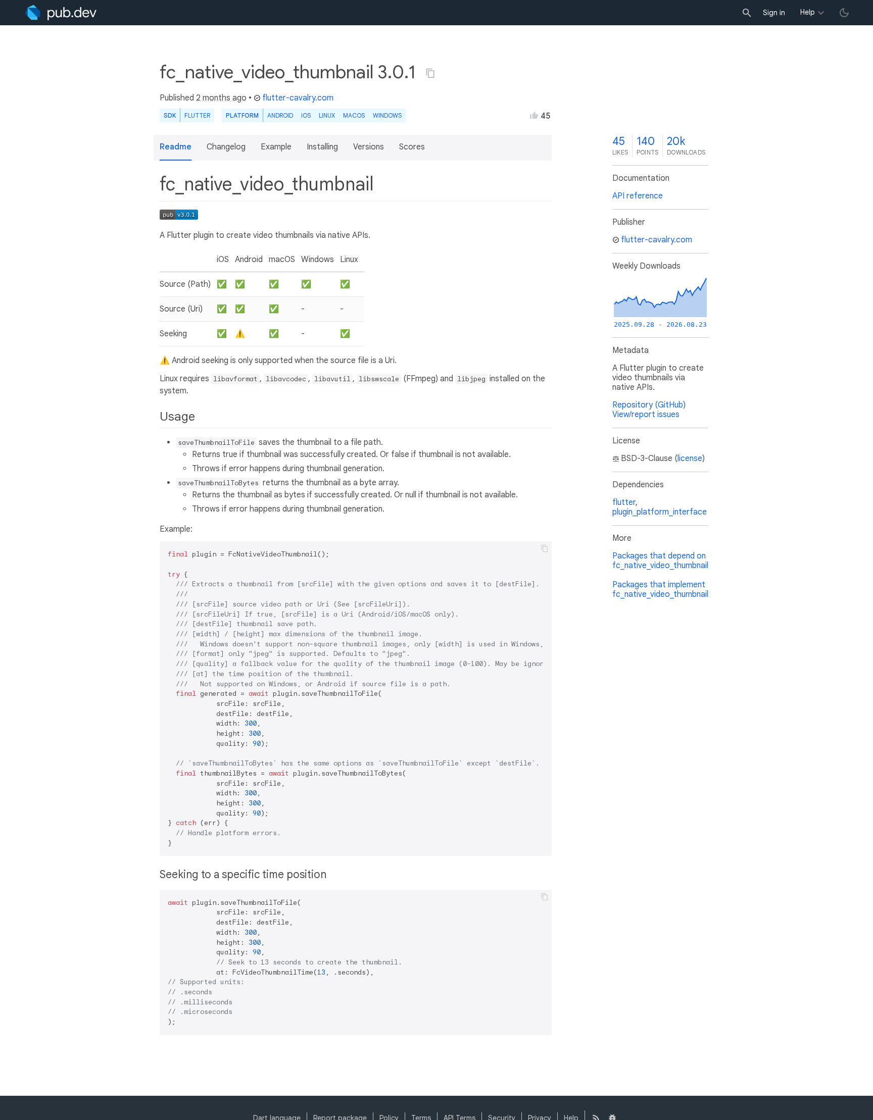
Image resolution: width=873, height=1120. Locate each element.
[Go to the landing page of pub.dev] (60, 12)
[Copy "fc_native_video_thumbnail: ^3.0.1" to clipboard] (430, 73)
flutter (624, 502)
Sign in (774, 12)
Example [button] (276, 147)
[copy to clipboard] (545, 548)
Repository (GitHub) (649, 405)
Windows (387, 115)
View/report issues (646, 415)
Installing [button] (322, 147)
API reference (637, 196)
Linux (327, 115)
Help (807, 12)
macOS (354, 115)
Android (280, 115)
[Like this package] (534, 115)
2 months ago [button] (221, 98)
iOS (306, 115)
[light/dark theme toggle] (844, 13)
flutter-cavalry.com (297, 98)
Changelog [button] (226, 147)
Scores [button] (412, 147)
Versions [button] (368, 147)
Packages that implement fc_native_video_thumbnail (660, 589)
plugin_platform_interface (659, 512)
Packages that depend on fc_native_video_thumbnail (660, 561)
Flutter (197, 115)
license (689, 458)
